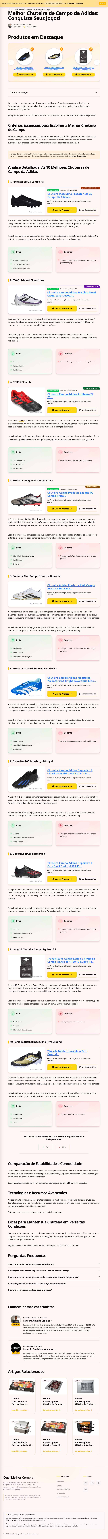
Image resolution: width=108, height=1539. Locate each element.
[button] (54, 92)
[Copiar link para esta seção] (99, 127)
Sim (47, 1147)
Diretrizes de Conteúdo (77, 156)
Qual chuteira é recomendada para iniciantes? (30, 1290)
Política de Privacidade (75, 3)
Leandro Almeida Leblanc (22, 25)
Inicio (9, 10)
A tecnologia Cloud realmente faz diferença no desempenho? (37, 1283)
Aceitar (102, 3)
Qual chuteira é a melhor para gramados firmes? (31, 1264)
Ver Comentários (89, 210)
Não (64, 1147)
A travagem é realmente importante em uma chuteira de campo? (39, 1270)
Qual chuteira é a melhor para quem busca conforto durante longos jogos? (43, 1277)
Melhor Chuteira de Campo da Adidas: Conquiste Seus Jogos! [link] (32, 10)
